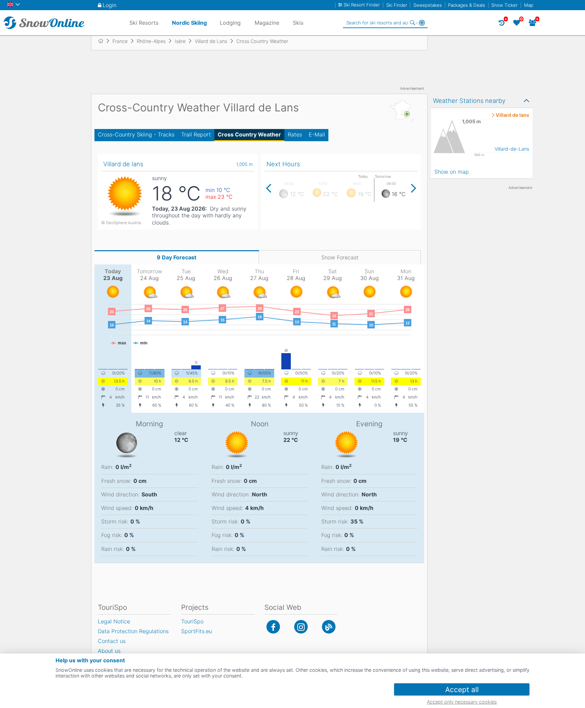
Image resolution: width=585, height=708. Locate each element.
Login (109, 5)
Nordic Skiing (189, 22)
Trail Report (196, 134)
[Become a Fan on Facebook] (273, 627)
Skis (298, 22)
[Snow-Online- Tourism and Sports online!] (103, 41)
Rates (295, 134)
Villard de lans (512, 115)
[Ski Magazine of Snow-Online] (328, 627)
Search (412, 22)
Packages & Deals (466, 5)
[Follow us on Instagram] (301, 627)
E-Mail (317, 134)
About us (109, 650)
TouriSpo (192, 621)
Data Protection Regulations (133, 631)
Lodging (230, 22)
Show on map (451, 171)
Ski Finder (396, 5)
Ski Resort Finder (362, 4)
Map (528, 5)
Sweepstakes (427, 5)
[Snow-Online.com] (44, 22)
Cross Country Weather (249, 134)
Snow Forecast (340, 257)
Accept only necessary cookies (462, 702)
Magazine (267, 22)
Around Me (421, 22)
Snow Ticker (504, 5)
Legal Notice (114, 621)
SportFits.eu (196, 631)
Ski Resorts (143, 22)
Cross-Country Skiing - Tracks (136, 134)
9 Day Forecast (176, 257)
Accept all (462, 689)
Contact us (112, 641)
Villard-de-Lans (512, 149)
